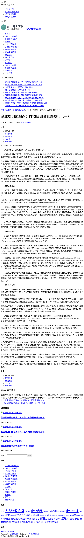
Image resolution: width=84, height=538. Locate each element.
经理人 (65, 518)
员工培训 (8, 60)
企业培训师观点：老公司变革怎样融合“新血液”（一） (24, 400)
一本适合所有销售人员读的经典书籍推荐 (21, 92)
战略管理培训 (10, 49)
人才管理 (27, 511)
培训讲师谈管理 (11, 39)
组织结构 (51, 519)
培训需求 (48, 515)
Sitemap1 (4, 531)
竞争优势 (27, 519)
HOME (7, 34)
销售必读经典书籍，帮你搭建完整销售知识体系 (23, 95)
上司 (2, 511)
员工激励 (27, 515)
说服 (31, 522)
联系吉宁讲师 (10, 17)
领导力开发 (44, 522)
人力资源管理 (14, 511)
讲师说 (7, 42)
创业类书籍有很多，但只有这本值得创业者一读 (23, 82)
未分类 (7, 487)
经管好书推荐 (10, 492)
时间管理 (6, 519)
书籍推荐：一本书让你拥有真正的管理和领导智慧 (24, 106)
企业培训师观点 (11, 36)
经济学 (58, 519)
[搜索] (2, 2)
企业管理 (8, 73)
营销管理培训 (16, 522)
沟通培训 (13, 519)
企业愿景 (46, 511)
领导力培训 (9, 57)
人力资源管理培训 (12, 47)
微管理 (67, 515)
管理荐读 (8, 489)
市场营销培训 (10, 52)
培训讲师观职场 (11, 68)
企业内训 (8, 63)
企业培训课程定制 (12, 12)
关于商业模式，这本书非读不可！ (18, 90)
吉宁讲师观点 (6, 110)
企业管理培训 (10, 44)
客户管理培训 (55, 515)
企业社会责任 (61, 511)
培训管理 (42, 515)
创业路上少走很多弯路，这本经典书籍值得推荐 (23, 85)
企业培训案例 (10, 65)
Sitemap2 (11, 531)
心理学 (73, 515)
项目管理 (37, 522)
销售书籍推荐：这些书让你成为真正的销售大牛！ (24, 98)
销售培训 (8, 55)
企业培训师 (9, 9)
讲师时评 (8, 71)
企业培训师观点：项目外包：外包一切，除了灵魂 (23, 403)
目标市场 (20, 519)
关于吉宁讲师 (10, 14)
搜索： (3, 455)
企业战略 (53, 511)
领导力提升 (53, 522)
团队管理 (35, 515)
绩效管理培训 (75, 519)
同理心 (12, 515)
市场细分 (62, 515)
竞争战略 (35, 519)
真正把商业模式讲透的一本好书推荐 (19, 87)
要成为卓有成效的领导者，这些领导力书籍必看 (23, 100)
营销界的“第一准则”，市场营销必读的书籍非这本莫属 (26, 103)
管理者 (43, 518)
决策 (7, 515)
